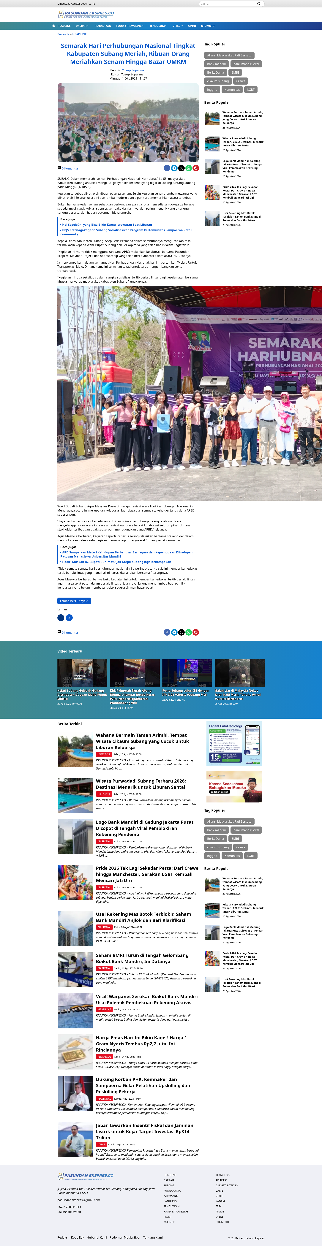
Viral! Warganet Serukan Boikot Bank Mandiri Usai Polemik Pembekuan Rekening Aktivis (147, 999)
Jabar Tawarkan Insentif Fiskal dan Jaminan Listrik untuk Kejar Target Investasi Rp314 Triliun (144, 1131)
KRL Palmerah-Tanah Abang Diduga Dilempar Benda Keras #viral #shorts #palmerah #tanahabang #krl (132, 696)
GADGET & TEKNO (227, 1185)
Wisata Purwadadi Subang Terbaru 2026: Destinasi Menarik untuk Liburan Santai (242, 142)
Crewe (240, 81)
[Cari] (259, 4)
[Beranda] (54, 26)
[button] (82, 26)
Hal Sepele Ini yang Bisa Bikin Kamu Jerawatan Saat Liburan (107, 225)
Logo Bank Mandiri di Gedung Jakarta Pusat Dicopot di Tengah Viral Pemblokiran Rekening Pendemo (242, 166)
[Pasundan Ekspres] (86, 14)
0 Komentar (69, 168)
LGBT (251, 90)
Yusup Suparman (134, 70)
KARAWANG (171, 1196)
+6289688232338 (69, 1212)
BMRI (235, 72)
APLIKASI (221, 1180)
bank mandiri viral (246, 64)
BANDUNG (170, 1201)
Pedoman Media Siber (125, 1237)
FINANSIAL (104, 1056)
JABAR (101, 1144)
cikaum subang (218, 81)
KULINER (169, 1222)
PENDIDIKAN (103, 26)
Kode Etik (77, 1237)
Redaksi (62, 1237)
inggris (212, 90)
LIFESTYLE (104, 754)
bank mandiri (216, 64)
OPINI (192, 26)
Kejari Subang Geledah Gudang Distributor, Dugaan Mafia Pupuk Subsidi (82, 694)
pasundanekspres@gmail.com (78, 1200)
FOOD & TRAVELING (129, 26)
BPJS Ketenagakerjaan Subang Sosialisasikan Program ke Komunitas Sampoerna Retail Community (126, 232)
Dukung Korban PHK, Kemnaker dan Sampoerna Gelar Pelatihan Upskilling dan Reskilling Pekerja (143, 1085)
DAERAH (81, 26)
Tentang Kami (153, 1237)
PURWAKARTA (172, 1190)
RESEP (167, 1216)
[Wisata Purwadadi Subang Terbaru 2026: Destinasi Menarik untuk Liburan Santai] (212, 144)
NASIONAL (104, 841)
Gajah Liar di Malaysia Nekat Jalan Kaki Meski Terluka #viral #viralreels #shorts (238, 694)
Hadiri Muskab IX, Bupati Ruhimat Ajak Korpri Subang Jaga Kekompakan (116, 562)
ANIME (220, 1211)
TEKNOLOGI (157, 26)
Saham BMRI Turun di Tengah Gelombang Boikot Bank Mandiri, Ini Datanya (142, 958)
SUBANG (169, 1185)
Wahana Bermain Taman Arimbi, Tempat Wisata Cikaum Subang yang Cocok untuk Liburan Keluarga (242, 117)
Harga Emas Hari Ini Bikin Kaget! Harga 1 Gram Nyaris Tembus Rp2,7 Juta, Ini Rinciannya (141, 1043)
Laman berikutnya (73, 601)
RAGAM (220, 1201)
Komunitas (232, 90)
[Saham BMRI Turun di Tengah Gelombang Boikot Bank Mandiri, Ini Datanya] (75, 969)
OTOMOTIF (208, 26)
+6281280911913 (69, 1207)
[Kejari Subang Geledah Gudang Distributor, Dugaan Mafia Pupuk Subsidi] (82, 673)
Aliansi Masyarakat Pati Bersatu (229, 55)
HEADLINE (64, 26)
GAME (219, 1190)
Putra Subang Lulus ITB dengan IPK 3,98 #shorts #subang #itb (185, 692)
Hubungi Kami (97, 1237)
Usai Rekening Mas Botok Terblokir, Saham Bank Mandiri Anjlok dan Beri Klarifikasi (241, 216)
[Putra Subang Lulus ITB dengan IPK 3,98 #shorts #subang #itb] (187, 673)
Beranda (63, 34)
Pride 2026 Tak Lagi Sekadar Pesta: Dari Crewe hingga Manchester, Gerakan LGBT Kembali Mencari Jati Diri (240, 192)
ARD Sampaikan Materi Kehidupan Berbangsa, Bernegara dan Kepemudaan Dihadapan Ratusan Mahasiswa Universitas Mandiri (126, 554)
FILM (219, 1206)
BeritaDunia (215, 72)
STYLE (176, 26)
